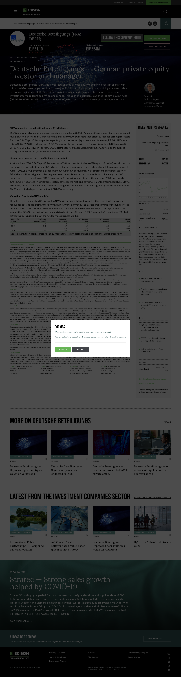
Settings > (80, 349)
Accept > (63, 349)
